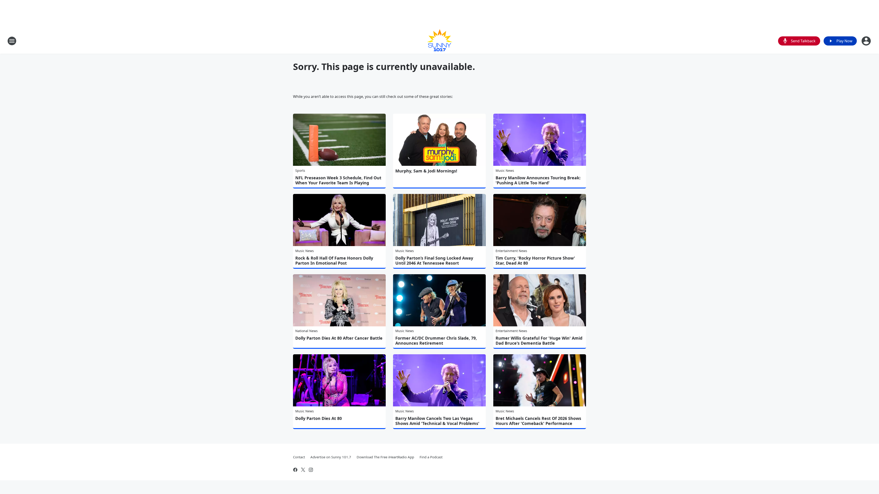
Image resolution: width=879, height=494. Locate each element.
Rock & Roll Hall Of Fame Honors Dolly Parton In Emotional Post (334, 260)
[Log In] (867, 41)
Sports (300, 170)
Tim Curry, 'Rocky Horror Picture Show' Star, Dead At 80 (535, 260)
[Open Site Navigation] (11, 41)
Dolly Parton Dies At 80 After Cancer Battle (339, 338)
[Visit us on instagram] (311, 470)
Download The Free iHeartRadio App (385, 457)
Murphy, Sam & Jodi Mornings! (426, 170)
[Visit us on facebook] (295, 470)
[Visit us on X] (303, 470)
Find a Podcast (431, 457)
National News (306, 331)
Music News (505, 170)
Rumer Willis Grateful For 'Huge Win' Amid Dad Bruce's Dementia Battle (539, 341)
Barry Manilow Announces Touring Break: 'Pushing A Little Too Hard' (538, 180)
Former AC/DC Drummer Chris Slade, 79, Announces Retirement (436, 341)
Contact (299, 457)
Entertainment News (511, 251)
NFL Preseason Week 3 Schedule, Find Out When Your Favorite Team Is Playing (338, 180)
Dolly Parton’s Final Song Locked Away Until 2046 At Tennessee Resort (434, 260)
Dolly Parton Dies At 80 (318, 418)
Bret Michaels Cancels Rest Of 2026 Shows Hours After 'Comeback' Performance (538, 421)
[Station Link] (439, 41)
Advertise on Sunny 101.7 (330, 457)
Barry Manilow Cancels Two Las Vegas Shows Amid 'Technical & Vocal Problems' (437, 421)
